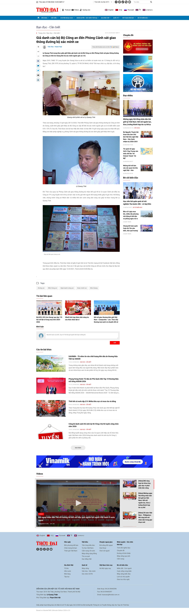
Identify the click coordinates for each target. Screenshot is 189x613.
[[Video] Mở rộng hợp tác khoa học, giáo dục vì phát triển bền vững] (129, 483)
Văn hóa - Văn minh (88, 571)
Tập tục (66, 577)
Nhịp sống (85, 568)
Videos (76, 10)
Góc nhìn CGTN (87, 574)
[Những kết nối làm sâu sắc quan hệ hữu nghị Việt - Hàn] (147, 167)
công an (41, 288)
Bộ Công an (53, 288)
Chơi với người (104, 551)
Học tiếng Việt (86, 559)
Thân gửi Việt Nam (70, 551)
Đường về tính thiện (124, 553)
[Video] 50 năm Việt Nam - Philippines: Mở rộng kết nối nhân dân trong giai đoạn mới (145, 517)
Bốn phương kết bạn (71, 545)
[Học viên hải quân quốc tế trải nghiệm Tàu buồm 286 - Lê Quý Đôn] (138, 190)
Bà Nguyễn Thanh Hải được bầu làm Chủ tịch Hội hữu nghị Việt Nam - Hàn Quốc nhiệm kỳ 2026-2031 (131, 137)
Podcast (68, 10)
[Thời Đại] (47, 10)
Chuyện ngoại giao (66, 18)
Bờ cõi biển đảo (143, 18)
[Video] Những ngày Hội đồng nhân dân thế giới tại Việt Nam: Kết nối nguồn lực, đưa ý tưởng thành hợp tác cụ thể (145, 500)
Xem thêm (78, 448)
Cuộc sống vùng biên (124, 571)
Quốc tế (116, 18)
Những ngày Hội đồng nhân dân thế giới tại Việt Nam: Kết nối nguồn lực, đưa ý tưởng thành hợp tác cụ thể (137, 121)
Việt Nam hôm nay (128, 18)
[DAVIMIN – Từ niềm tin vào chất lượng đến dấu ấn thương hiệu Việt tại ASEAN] (51, 363)
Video (41, 514)
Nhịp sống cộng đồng (89, 553)
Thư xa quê (86, 556)
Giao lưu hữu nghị (123, 579)
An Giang (94, 288)
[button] (78, 503)
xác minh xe (82, 288)
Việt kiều (54, 18)
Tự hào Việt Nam (88, 548)
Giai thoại (102, 548)
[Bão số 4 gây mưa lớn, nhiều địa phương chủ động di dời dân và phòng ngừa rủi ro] (147, 213)
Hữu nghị (44, 18)
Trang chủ (41, 33)
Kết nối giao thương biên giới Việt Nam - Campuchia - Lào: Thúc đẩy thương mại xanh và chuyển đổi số (106, 319)
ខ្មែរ (140, 10)
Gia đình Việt (105, 18)
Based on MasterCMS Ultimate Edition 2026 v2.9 (53, 610)
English (110, 10)
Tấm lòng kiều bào (88, 545)
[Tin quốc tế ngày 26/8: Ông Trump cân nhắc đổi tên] (147, 151)
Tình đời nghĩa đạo (123, 548)
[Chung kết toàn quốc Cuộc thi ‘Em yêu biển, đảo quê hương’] (147, 228)
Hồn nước (67, 571)
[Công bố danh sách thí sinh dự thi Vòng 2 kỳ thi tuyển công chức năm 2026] (51, 431)
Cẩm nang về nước (88, 551)
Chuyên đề (128, 35)
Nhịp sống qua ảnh (123, 556)
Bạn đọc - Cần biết (48, 27)
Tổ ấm (66, 568)
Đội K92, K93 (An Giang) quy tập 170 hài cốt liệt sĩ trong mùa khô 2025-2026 (49, 319)
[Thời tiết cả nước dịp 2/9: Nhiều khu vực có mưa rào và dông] (51, 408)
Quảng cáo (86, 10)
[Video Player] (78, 503)
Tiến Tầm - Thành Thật (55, 47)
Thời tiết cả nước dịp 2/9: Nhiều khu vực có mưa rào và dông (92, 401)
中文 (120, 10)
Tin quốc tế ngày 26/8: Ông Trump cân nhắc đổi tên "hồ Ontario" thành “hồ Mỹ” (130, 153)
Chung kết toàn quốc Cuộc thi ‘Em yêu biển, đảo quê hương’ (130, 228)
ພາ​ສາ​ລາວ (149, 10)
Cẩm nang (120, 559)
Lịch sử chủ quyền (123, 577)
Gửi (115, 343)
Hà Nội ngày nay (105, 568)
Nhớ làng (67, 574)
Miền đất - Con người (124, 568)
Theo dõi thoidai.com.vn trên (101, 47)
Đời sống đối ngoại (106, 545)
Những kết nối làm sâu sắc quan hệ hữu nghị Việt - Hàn (130, 168)
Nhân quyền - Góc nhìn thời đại (87, 18)
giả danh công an (68, 288)
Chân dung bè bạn (70, 548)
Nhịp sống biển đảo (124, 574)
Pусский (131, 10)
